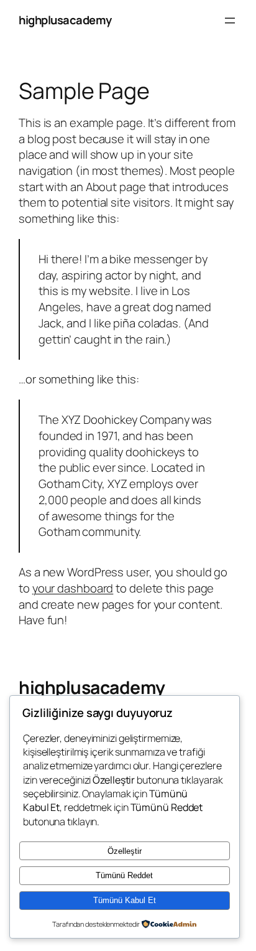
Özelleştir (124, 851)
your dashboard (73, 588)
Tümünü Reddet (124, 875)
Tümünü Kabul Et (124, 900)
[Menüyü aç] (229, 20)
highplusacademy (65, 20)
